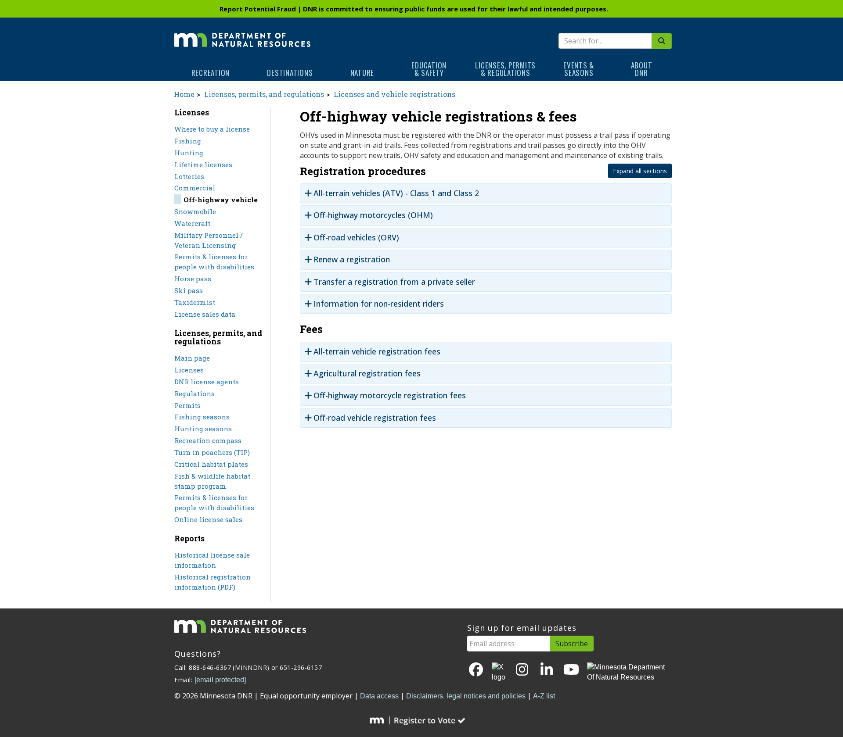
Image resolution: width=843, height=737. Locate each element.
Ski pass (188, 290)
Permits (187, 405)
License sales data (204, 314)
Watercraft (192, 223)
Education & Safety (429, 69)
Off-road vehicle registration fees (374, 418)
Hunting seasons (203, 428)
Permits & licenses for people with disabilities (214, 261)
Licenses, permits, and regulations (264, 94)
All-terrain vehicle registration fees (376, 352)
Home (184, 94)
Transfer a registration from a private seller (394, 282)
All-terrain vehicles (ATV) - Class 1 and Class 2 (396, 193)
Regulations (194, 393)
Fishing (187, 140)
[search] (662, 41)
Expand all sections (640, 171)
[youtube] (571, 670)
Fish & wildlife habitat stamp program (212, 481)
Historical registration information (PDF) (212, 581)
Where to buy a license (212, 129)
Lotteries (189, 176)
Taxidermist (194, 302)
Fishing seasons (202, 416)
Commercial (194, 187)
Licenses (189, 369)
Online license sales (208, 519)
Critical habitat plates (211, 464)
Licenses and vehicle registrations (394, 94)
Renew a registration (351, 259)
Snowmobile (195, 211)
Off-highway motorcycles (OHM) (373, 215)
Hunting (188, 152)
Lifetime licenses (203, 164)
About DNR (641, 69)
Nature (362, 72)
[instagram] (522, 670)
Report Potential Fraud (258, 8)
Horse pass (192, 278)
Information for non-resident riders (378, 304)
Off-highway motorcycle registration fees (389, 395)
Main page (192, 358)
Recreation (210, 72)
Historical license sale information (212, 560)
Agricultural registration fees (367, 373)
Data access (379, 696)
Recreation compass (207, 440)
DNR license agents (206, 381)
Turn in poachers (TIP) (212, 452)
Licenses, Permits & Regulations (505, 69)
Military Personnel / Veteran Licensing (208, 240)
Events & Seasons (578, 69)
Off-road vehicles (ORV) (356, 238)
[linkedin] (546, 670)
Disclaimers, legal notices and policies (466, 696)
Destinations (290, 72)
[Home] (242, 34)
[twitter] (499, 672)
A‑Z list (544, 696)
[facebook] (476, 670)
